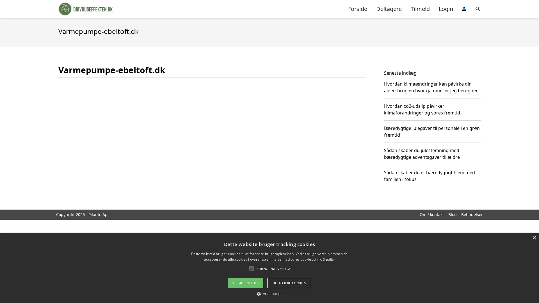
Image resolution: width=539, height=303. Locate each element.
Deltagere (389, 9)
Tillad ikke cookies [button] (289, 283)
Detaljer (329, 259)
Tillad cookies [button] (246, 283)
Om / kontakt (432, 214)
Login (446, 9)
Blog (452, 214)
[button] (269, 294)
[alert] (269, 268)
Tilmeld (420, 9)
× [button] (534, 238)
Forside (357, 9)
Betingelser (472, 214)
